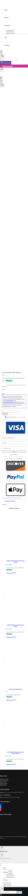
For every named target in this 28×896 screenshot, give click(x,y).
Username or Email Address (8, 437)
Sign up (20, 458)
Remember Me (7, 448)
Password (4, 443)
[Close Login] (2, 848)
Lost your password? (14, 454)
